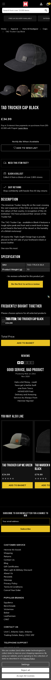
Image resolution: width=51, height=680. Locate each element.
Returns (7, 556)
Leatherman (10, 616)
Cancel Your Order (12, 590)
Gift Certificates (11, 566)
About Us (8, 573)
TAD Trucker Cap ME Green (17, 465)
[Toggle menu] (3, 3)
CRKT (6, 619)
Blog (6, 563)
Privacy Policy (10, 583)
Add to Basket (25, 343)
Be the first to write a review (25, 284)
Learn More (23, 128)
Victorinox (9, 609)
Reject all (25, 670)
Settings (25, 664)
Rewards (8, 576)
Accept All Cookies (26, 675)
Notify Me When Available (25, 141)
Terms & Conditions (13, 586)
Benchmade (9, 606)
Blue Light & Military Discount (18, 570)
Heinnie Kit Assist (12, 549)
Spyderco (8, 602)
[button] (25, 284)
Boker (6, 612)
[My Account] (41, 4)
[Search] (46, 10)
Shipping (8, 553)
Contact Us (9, 559)
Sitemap (8, 580)
